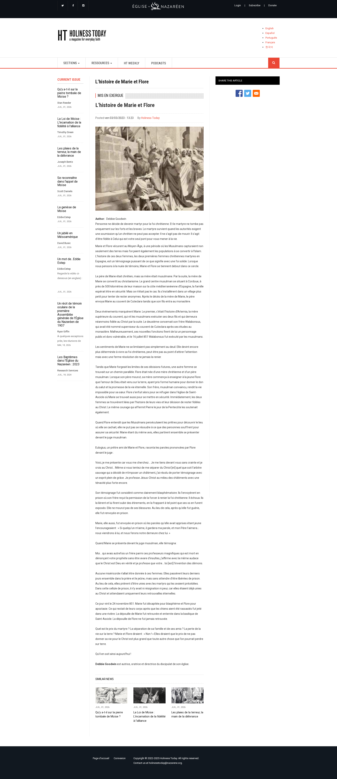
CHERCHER (273, 63)
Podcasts (158, 63)
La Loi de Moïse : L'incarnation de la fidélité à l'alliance (69, 122)
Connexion (120, 758)
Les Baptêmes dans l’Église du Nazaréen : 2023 (68, 360)
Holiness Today (150, 117)
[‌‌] (62, 6)
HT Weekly (131, 63)
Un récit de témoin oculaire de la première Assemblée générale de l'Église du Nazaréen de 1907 (70, 314)
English (269, 28)
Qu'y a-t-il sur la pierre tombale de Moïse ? (69, 93)
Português (271, 37)
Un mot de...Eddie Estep (69, 261)
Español (270, 33)
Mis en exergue (110, 95)
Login (237, 5)
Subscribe (254, 5)
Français (270, 42)
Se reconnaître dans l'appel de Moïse (67, 181)
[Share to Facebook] (239, 93)
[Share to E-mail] (256, 93)
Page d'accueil (101, 758)
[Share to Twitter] (247, 93)
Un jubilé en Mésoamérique (67, 235)
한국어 (269, 47)
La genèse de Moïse (66, 209)
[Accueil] (83, 36)
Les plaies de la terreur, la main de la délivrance (69, 152)
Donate (272, 5)
